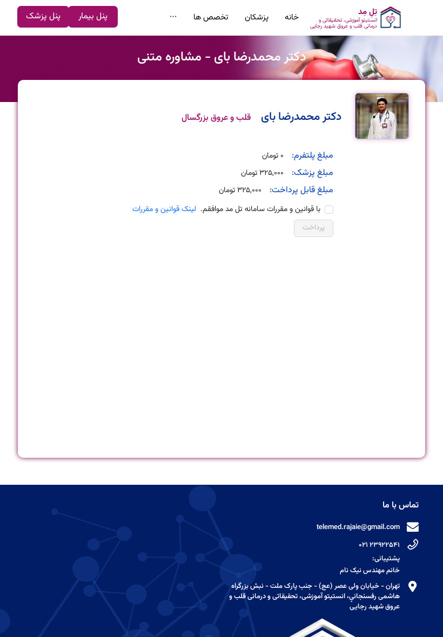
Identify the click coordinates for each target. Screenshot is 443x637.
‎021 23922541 (379, 545)
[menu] (270, 18)
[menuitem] (358, 17)
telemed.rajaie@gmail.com (358, 527)
